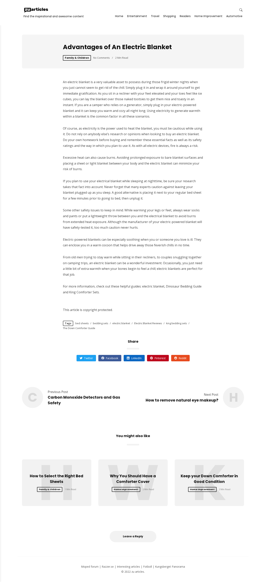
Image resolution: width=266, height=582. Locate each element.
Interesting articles (128, 566)
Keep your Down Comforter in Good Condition (209, 478)
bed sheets (82, 323)
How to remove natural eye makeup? (182, 400)
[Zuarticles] (36, 10)
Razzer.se (108, 566)
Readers (185, 16)
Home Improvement (208, 16)
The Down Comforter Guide (79, 328)
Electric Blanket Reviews (148, 323)
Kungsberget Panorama (170, 566)
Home (119, 16)
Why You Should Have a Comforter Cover (133, 478)
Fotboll (147, 566)
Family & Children (77, 57)
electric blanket (121, 323)
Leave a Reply (133, 536)
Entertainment (137, 16)
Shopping (169, 16)
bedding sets (100, 323)
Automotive (234, 16)
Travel (155, 16)
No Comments (101, 57)
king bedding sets (176, 323)
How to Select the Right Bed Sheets (56, 478)
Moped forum (90, 566)
